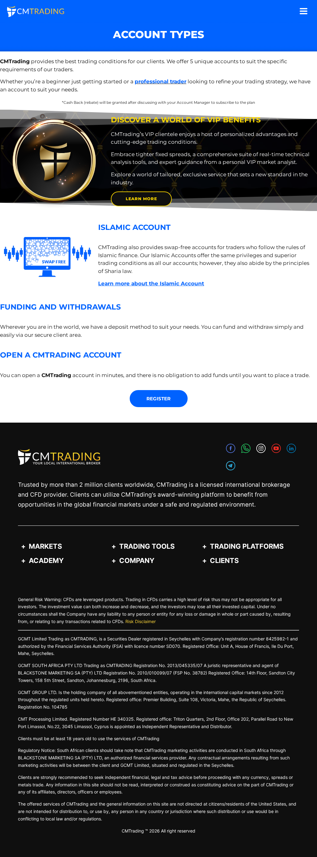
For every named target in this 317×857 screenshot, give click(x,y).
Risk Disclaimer (140, 621)
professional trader (160, 81)
